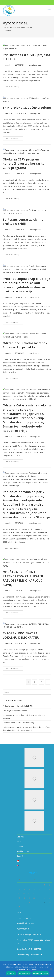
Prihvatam (11, 973)
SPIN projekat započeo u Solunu (27, 107)
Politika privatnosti (40, 973)
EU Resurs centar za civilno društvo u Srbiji (23, 221)
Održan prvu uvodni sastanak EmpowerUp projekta (25, 345)
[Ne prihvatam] (51, 969)
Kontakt (20, 856)
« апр (19, 912)
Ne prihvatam (24, 973)
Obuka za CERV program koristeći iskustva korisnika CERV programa (24, 163)
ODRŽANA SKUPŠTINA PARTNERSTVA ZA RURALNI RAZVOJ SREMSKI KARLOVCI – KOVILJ (24, 578)
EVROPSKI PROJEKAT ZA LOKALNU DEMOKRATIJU (21, 635)
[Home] (3, 30)
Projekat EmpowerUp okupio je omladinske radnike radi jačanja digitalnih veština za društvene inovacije (26, 285)
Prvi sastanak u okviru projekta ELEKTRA (18, 706)
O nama (20, 846)
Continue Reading (14, 86)
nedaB (8, 30)
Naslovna (20, 837)
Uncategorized (35, 65)
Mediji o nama (23, 851)
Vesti (19, 841)
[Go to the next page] (47, 682)
